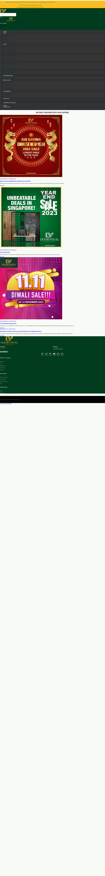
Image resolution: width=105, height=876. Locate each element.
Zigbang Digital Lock (7, 89)
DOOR (4, 44)
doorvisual (2, 328)
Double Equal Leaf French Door (12, 60)
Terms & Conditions (4, 377)
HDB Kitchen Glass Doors (11, 63)
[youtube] (4, 351)
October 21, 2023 (8, 321)
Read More (2, 185)
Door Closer (5, 96)
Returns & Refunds (3, 381)
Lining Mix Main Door (10, 51)
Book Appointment (7, 108)
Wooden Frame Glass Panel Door (12, 64)
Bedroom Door (6, 53)
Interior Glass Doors (10, 65)
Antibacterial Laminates (8, 103)
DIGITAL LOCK (7, 80)
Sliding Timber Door (7, 69)
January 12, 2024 (8, 178)
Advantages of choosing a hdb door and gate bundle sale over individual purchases (20, 331)
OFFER (5, 105)
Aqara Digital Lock (7, 86)
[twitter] (2, 351)
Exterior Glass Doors (10, 67)
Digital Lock (2, 367)
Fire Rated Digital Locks (8, 81)
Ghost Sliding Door (9, 73)
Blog (1, 383)
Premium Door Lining (10, 57)
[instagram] (6, 351)
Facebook (2, 392)
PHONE (2, 346)
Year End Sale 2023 (5, 252)
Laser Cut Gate (6, 35)
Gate (1, 363)
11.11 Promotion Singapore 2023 (8, 323)
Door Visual (2, 178)
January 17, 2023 (7, 328)
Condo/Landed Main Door (11, 52)
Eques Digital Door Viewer (9, 94)
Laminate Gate (6, 37)
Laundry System (6, 99)
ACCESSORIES (7, 91)
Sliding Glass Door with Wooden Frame (14, 68)
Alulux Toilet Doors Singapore (9, 77)
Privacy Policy (3, 379)
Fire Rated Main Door (10, 47)
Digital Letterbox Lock (8, 92)
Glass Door (6, 61)
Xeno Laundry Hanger (10, 100)
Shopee (1, 390)
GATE (4, 33)
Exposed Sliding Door (10, 72)
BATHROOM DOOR (8, 75)
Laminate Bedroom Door (11, 55)
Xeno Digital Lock (7, 85)
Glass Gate (6, 39)
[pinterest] (3, 351)
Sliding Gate (6, 41)
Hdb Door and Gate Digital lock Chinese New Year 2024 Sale (15, 181)
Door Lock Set (6, 95)
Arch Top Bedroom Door (11, 59)
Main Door (6, 45)
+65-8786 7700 (3, 348)
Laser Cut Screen (6, 42)
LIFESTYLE (6, 98)
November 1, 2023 (8, 249)
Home (5, 31)
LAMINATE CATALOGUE (9, 102)
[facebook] (0, 351)
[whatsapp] (7, 351)
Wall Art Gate (6, 38)
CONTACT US (6, 106)
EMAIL (55, 346)
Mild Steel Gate (7, 34)
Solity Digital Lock (7, 84)
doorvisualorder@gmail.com (58, 348)
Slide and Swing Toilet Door (8, 78)
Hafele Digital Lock (7, 82)
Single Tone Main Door (10, 48)
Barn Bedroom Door (10, 56)
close (1, 27)
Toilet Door (2, 369)
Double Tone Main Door (11, 49)
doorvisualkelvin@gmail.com (58, 349)
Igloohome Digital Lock (8, 88)
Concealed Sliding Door (10, 71)
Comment (13, 178)
